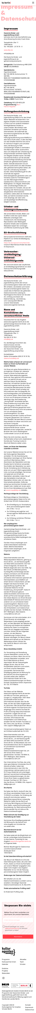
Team (22, 962)
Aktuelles (23, 959)
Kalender (5, 964)
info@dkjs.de (8, 339)
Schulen (22, 964)
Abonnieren (18, 937)
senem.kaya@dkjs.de (13, 490)
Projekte (5, 971)
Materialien (6, 973)
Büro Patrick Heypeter (12, 106)
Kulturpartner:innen (9, 962)
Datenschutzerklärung (12, 928)
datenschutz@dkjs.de (11, 358)
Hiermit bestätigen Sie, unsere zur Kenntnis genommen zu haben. (16, 928)
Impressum (29, 1007)
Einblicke (5, 968)
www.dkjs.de (8, 50)
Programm (6, 959)
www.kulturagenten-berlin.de (20, 841)
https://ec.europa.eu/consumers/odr (16, 243)
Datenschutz (29, 1010)
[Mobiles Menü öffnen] (33, 2)
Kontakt (28, 1005)
